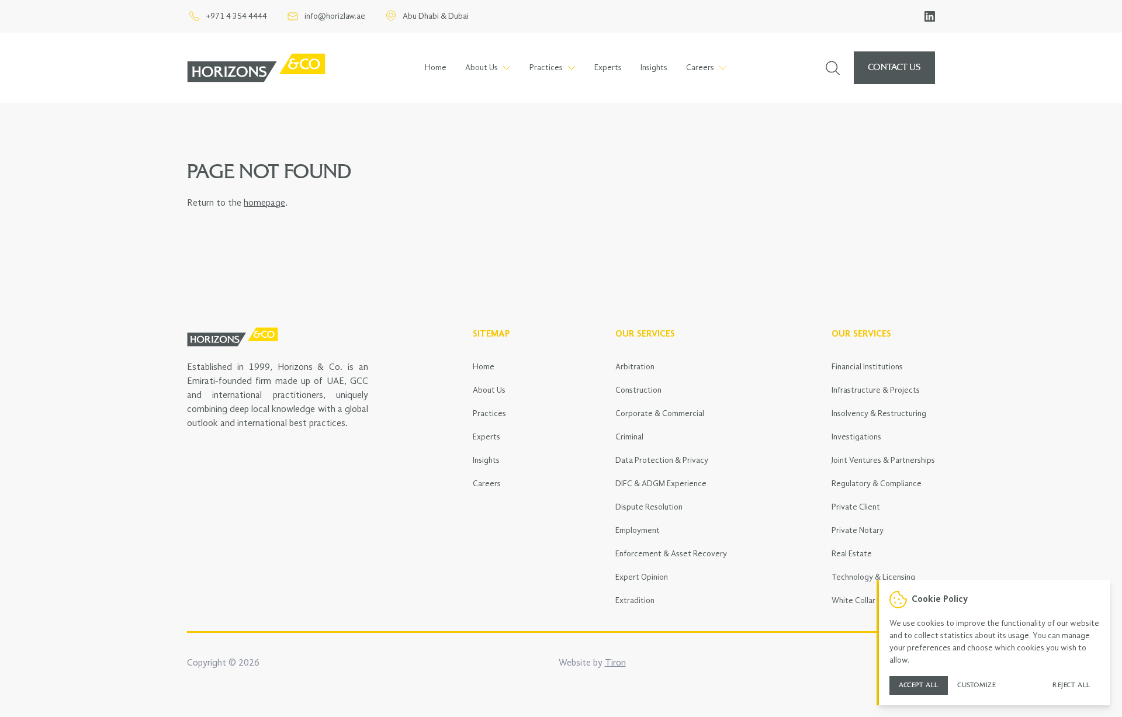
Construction (638, 390)
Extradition (634, 601)
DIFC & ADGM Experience (661, 484)
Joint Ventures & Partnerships (883, 460)
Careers (487, 484)
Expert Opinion (641, 577)
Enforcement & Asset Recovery (671, 554)
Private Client (856, 507)
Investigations (856, 437)
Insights (653, 68)
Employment (637, 531)
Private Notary (858, 531)
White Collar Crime (865, 601)
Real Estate (852, 554)
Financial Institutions (867, 367)
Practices (489, 414)
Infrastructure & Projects (876, 390)
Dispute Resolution (649, 507)
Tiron (615, 663)
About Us (489, 390)
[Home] (256, 67)
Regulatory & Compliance (877, 484)
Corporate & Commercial (659, 414)
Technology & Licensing (873, 577)
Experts (608, 68)
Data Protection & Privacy (661, 460)
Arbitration (634, 367)
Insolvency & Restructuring (879, 414)
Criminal (629, 437)
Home (435, 68)
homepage (264, 203)
